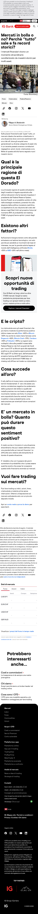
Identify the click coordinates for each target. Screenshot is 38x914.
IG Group (7, 901)
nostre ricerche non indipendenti (14, 577)
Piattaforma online (11, 746)
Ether (20, 333)
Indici (23, 589)
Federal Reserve (25, 99)
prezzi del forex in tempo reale (22, 631)
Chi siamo (22, 817)
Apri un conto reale (22, 26)
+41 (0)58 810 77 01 (16, 790)
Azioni (14, 589)
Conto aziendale (10, 736)
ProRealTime (9, 755)
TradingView (9, 752)
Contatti (7, 783)
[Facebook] (10, 108)
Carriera (15, 901)
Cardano (33, 338)
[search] (34, 26)
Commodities (9, 718)
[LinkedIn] (3, 114)
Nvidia (30, 248)
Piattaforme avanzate (12, 761)
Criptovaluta (13, 99)
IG (5, 815)
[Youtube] (29, 108)
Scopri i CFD (9, 727)
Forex (4, 99)
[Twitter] (23, 108)
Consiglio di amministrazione (15, 793)
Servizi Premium (10, 733)
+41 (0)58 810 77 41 (20, 787)
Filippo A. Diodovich (17, 123)
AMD (9, 250)
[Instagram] (16, 108)
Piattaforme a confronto (13, 764)
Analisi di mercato (11, 769)
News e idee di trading (13, 773)
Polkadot (10, 341)
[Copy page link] (3, 108)
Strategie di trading (12, 776)
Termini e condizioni (25, 815)
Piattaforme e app (11, 742)
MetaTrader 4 (9, 758)
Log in (34, 21)
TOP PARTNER (19, 881)
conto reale (11, 504)
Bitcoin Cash (19, 338)
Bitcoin (4, 103)
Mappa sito (11, 815)
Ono (11, 103)
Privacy (7, 817)
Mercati (7, 708)
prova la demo (23, 504)
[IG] (8, 26)
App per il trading (11, 749)
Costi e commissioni (12, 730)
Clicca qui (16, 801)
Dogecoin (5, 338)
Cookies (14, 817)
